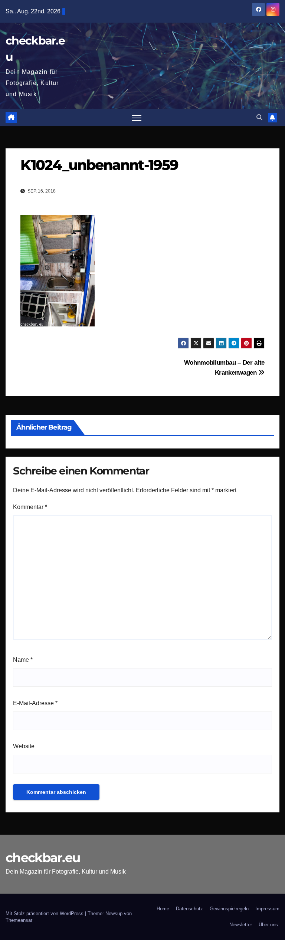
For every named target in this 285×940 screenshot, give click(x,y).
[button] (259, 117)
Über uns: (269, 924)
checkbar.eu (43, 857)
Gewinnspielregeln (229, 908)
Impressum (267, 908)
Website (24, 746)
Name (23, 660)
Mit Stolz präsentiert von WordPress (45, 913)
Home (163, 908)
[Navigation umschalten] (137, 118)
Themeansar (19, 920)
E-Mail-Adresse (35, 703)
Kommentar (30, 507)
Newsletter (240, 924)
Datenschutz (189, 908)
